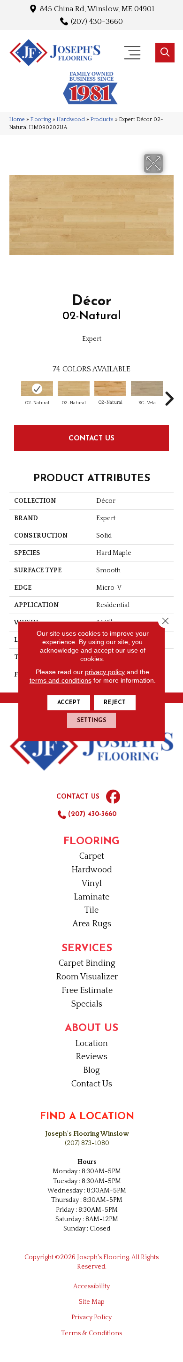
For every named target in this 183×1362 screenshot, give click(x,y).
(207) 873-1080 (87, 1143)
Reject (115, 702)
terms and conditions (61, 680)
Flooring (40, 119)
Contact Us (91, 437)
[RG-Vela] (147, 388)
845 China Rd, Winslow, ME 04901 (97, 9)
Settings (91, 720)
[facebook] (113, 797)
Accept (68, 702)
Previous (14, 394)
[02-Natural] (37, 388)
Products (102, 119)
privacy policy (105, 671)
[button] (165, 52)
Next (169, 394)
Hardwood (71, 119)
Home (17, 119)
